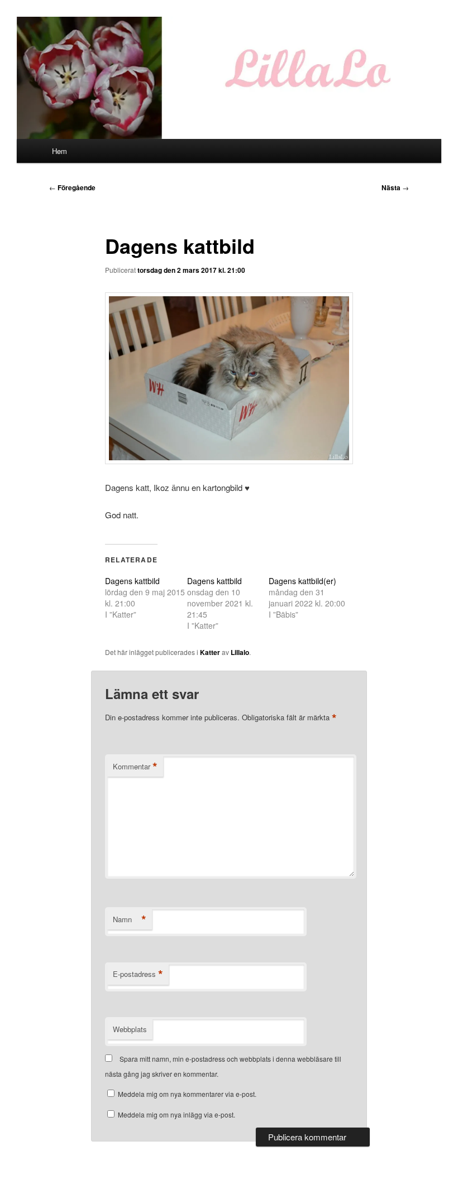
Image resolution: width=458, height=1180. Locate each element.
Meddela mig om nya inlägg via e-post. (176, 1114)
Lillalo (240, 652)
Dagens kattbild (132, 580)
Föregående (72, 187)
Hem (59, 151)
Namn (129, 919)
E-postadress (138, 974)
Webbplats (130, 1029)
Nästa (395, 187)
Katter (210, 652)
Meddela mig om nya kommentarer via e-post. (187, 1094)
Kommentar (135, 767)
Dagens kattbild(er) (302, 580)
